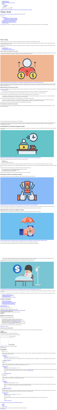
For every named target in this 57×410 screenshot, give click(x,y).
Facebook (10, 310)
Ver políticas (3, 408)
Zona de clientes (4, 406)
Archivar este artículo (3, 332)
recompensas (12, 323)
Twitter (4, 310)
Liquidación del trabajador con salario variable (8, 304)
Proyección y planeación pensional (7, 294)
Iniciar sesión (6, 5)
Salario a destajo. (4, 17)
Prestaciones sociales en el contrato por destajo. (8, 21)
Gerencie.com (6, 382)
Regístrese (1, 346)
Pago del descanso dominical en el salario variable (9, 302)
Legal (3, 405)
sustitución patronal (30, 370)
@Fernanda (14, 394)
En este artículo (2, 15)
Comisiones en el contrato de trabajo (7, 301)
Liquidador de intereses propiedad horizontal (8, 49)
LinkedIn (23, 310)
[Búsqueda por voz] (11, 8)
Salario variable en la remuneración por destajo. (10, 18)
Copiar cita (2, 331)
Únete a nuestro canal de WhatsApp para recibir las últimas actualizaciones (11, 402)
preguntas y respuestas (17, 320)
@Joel (13, 382)
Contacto (3, 404)
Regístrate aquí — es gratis (4, 326)
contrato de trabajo (3, 24)
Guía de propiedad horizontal (6, 296)
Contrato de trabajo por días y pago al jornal (8, 303)
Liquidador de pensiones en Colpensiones (8, 295)
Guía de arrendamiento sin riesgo (6, 48)
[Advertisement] (27, 32)
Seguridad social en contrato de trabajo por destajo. (9, 22)
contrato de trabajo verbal (4, 89)
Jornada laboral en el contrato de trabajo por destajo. (9, 20)
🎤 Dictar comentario (11, 344)
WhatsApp (17, 310)
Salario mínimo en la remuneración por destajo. (10, 19)
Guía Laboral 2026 (4, 47)
